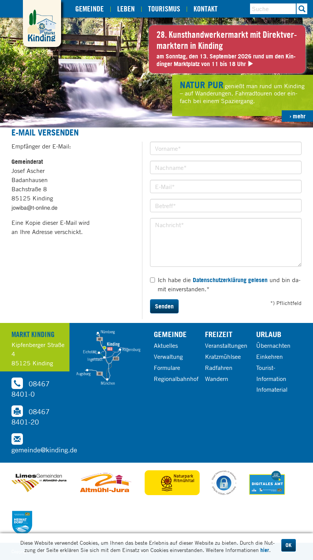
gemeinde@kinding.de (44, 449)
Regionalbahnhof (176, 378)
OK (289, 545)
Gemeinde (89, 8)
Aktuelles (166, 345)
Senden (164, 306)
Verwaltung (168, 356)
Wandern (216, 378)
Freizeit (218, 334)
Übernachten (273, 345)
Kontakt (206, 8)
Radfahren (218, 367)
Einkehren (269, 356)
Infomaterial (271, 389)
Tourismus (164, 8)
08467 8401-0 (30, 388)
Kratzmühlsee (223, 356)
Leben (126, 8)
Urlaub (268, 334)
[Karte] (108, 357)
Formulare (167, 367)
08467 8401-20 (30, 416)
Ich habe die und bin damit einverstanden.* (229, 284)
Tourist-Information (271, 373)
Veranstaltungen (226, 345)
